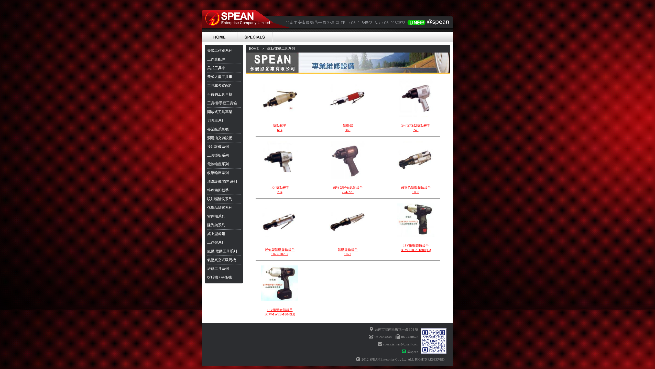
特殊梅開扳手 (218, 190)
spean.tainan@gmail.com (400, 344)
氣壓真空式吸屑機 (221, 260)
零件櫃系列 (216, 216)
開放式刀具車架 (219, 112)
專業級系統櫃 (218, 129)
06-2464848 (383, 337)
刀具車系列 (216, 120)
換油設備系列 (218, 147)
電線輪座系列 (218, 164)
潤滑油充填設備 (219, 138)
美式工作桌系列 (219, 51)
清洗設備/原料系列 (222, 181)
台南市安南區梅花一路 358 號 (396, 329)
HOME (254, 48)
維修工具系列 (218, 269)
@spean (412, 352)
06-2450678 (409, 337)
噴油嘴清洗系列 (219, 199)
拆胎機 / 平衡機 (219, 277)
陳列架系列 (216, 225)
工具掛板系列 (218, 155)
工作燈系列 (216, 242)
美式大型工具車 (219, 77)
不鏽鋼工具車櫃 (219, 94)
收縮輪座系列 (218, 173)
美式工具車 (216, 68)
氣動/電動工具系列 (222, 251)
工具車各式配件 (219, 86)
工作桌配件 (216, 59)
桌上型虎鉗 (216, 234)
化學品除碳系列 (219, 208)
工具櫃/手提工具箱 (222, 103)
